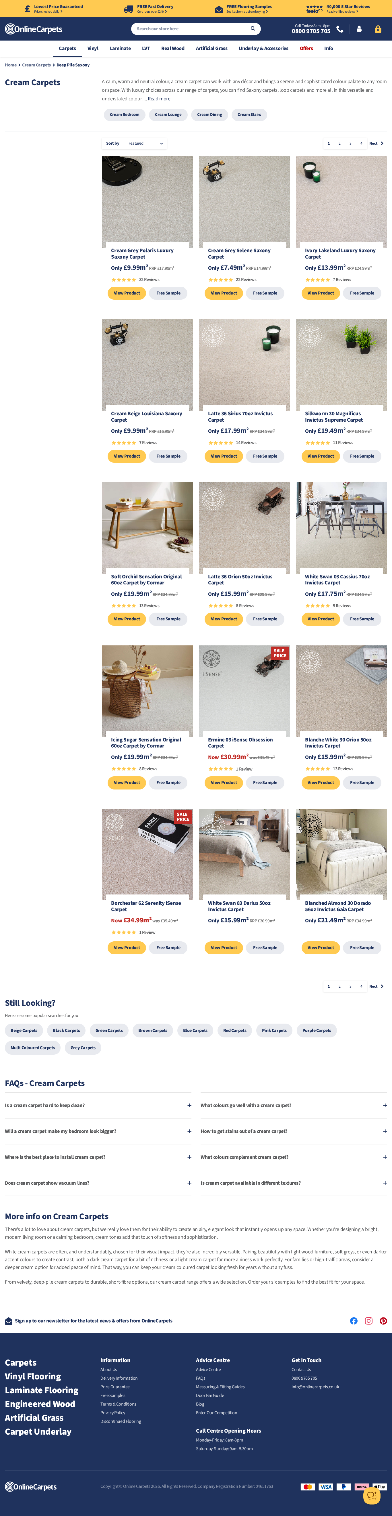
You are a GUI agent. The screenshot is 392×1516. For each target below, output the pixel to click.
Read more (159, 98)
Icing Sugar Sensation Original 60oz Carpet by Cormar (146, 743)
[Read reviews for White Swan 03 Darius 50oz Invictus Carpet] (244, 935)
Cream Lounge (168, 115)
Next (373, 143)
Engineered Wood (40, 1404)
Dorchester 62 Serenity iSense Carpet (146, 906)
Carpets (67, 48)
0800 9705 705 (311, 31)
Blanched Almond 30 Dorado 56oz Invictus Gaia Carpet (338, 906)
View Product (127, 293)
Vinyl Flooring (33, 1376)
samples (287, 1282)
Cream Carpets (36, 65)
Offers (306, 48)
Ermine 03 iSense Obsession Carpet (240, 743)
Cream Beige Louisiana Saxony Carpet (146, 417)
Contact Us (301, 1369)
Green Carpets (109, 1030)
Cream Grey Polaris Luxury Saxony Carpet (142, 254)
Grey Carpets (83, 1048)
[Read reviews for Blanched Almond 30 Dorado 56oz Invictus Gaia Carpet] (341, 935)
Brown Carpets (152, 1030)
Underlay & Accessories (263, 48)
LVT (146, 48)
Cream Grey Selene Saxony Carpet (239, 254)
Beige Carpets (24, 1030)
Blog (200, 1404)
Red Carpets (235, 1030)
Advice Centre (208, 1369)
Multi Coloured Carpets (33, 1048)
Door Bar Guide (210, 1395)
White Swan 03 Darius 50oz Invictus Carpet (239, 906)
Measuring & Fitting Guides (220, 1387)
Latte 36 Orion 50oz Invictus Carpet (240, 580)
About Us (108, 1369)
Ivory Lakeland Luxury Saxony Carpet (340, 254)
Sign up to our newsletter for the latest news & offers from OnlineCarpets (93, 1320)
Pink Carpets (274, 1030)
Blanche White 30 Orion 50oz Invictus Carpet (338, 743)
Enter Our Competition (216, 1413)
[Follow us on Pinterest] (383, 1321)
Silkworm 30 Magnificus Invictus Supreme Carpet (334, 417)
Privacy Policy (112, 1413)
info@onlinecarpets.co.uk (315, 1387)
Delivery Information (119, 1378)
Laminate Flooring (41, 1390)
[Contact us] (340, 29)
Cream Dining (209, 115)
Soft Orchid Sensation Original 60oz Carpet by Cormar (146, 580)
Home (10, 65)
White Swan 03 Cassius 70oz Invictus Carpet (337, 580)
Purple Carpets (316, 1030)
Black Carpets (66, 1030)
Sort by (112, 143)
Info (328, 48)
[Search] (253, 29)
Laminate (120, 48)
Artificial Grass (212, 48)
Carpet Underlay (38, 1431)
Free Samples (112, 1395)
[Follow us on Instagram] (368, 1321)
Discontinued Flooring (120, 1421)
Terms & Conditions (118, 1404)
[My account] (359, 29)
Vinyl (93, 48)
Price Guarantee (115, 1387)
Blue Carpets (195, 1030)
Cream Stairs (249, 115)
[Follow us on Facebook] (354, 1321)
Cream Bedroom (124, 115)
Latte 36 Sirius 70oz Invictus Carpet (240, 417)
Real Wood (172, 48)
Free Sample (168, 293)
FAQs (200, 1378)
